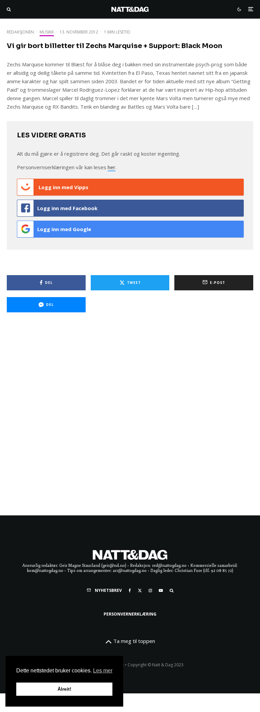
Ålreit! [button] (64, 689)
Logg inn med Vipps (62, 187)
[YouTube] (160, 590)
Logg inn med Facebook (67, 208)
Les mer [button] (102, 670)
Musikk (47, 32)
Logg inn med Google (64, 229)
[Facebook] (129, 590)
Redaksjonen (20, 32)
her (111, 167)
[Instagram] (150, 590)
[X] (139, 590)
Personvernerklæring (130, 614)
